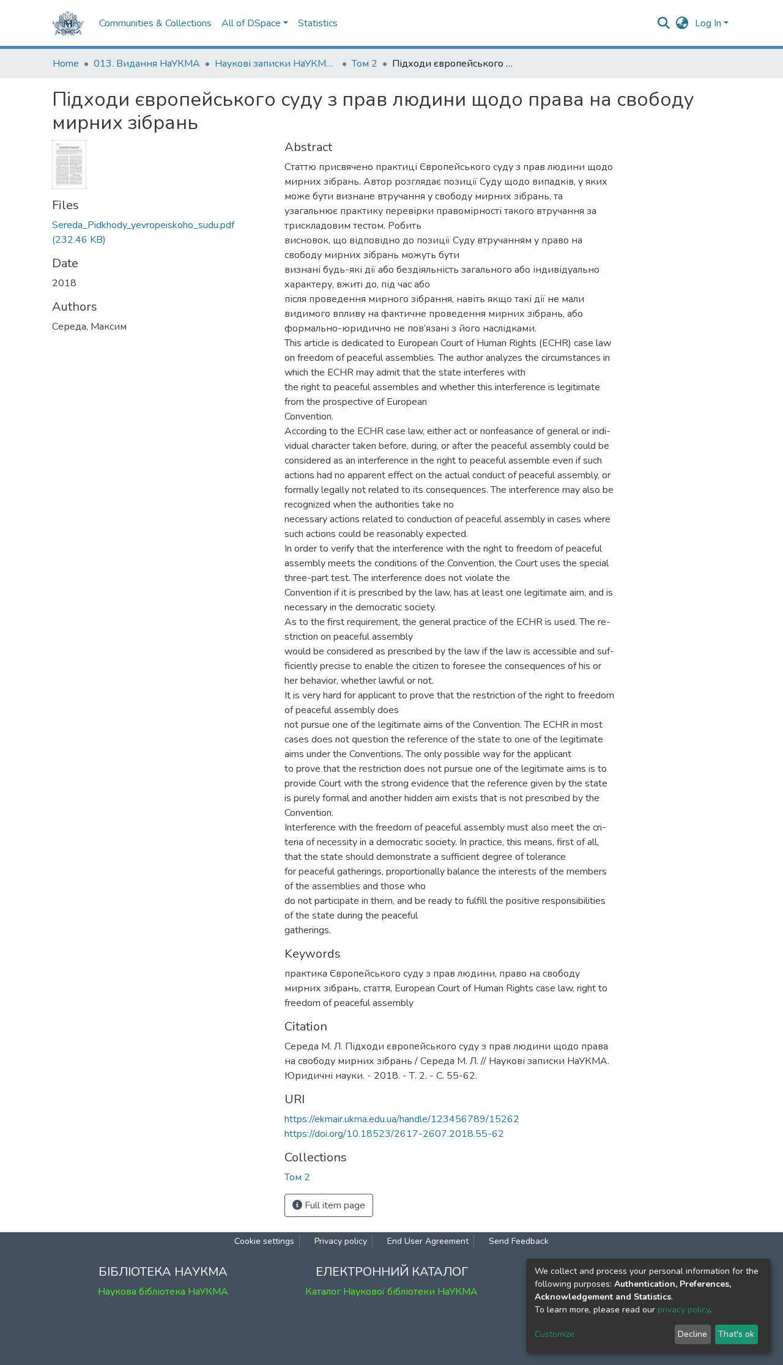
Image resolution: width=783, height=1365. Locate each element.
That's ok (736, 1334)
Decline (692, 1334)
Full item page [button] (333, 1205)
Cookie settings (264, 1241)
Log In (708, 23)
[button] (682, 23)
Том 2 (364, 63)
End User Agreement (428, 1241)
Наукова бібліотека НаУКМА (163, 1291)
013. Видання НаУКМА (147, 63)
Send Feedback (519, 1241)
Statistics (318, 23)
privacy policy (684, 1309)
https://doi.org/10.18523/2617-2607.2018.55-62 (394, 1134)
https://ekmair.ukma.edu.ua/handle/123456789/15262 (401, 1119)
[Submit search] (664, 23)
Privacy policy (340, 1241)
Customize (554, 1334)
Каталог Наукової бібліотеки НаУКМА (391, 1291)
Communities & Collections (155, 23)
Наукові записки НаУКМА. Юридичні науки (276, 63)
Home (66, 63)
